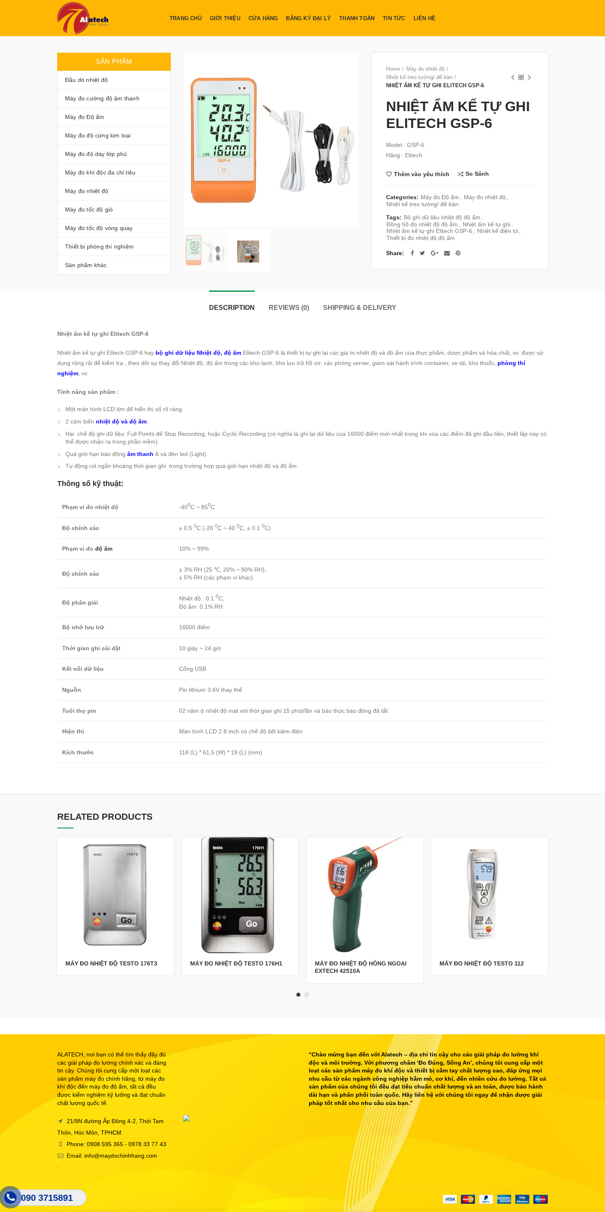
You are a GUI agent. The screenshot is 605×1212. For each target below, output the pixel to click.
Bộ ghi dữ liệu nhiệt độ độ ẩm (442, 217)
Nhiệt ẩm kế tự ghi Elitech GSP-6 (429, 231)
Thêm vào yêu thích (421, 174)
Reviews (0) (289, 307)
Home (393, 69)
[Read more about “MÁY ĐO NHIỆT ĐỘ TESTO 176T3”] (167, 850)
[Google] (434, 253)
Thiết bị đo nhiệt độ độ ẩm (420, 238)
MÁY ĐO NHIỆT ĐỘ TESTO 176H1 (236, 963)
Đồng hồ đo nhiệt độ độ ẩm (422, 224)
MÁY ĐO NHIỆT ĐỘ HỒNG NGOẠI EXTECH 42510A (361, 967)
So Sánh (477, 174)
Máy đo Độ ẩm (440, 197)
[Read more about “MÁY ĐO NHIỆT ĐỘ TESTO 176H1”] (292, 850)
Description (232, 307)
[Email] (447, 253)
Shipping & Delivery (359, 307)
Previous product (513, 77)
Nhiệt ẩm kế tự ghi (486, 224)
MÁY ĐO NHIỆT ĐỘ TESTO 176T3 (111, 963)
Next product (529, 77)
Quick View (167, 869)
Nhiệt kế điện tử (497, 231)
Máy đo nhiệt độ (425, 69)
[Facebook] (412, 253)
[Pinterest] (458, 253)
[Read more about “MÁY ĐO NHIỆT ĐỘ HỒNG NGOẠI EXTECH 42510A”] (417, 850)
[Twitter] (422, 253)
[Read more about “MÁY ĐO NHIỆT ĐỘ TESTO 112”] (541, 850)
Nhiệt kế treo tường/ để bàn (419, 77)
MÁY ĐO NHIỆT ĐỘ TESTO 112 (482, 963)
